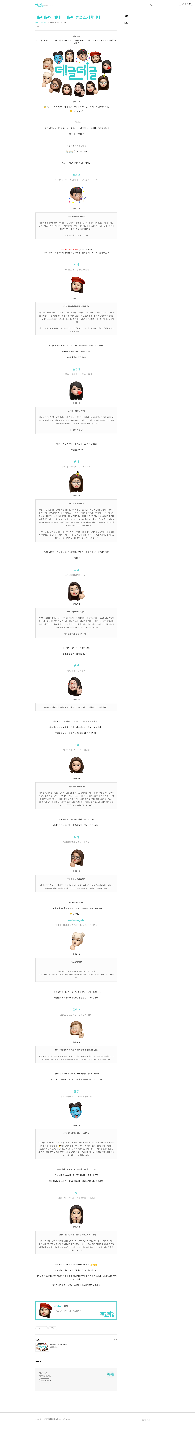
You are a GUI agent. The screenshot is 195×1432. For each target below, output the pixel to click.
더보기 (115, 1340)
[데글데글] (44, 5)
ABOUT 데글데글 (40, 22)
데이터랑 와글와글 (45, 1376)
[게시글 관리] (45, 1328)
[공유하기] (42, 1328)
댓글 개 (38, 1361)
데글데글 (43, 1372)
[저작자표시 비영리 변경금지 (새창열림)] (60, 1328)
